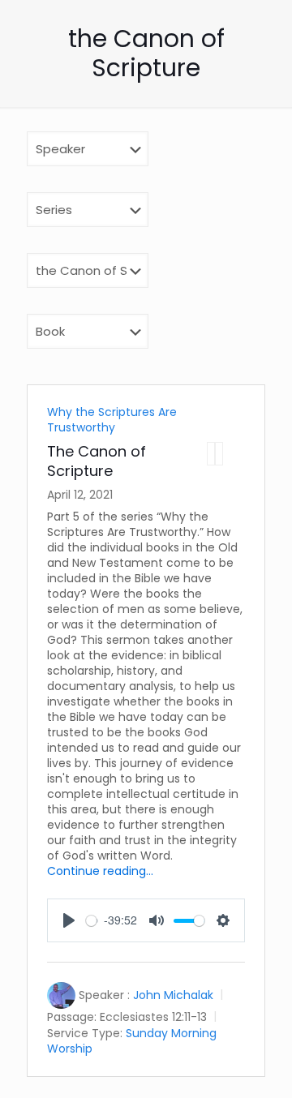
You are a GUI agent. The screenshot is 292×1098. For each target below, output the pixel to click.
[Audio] (211, 453)
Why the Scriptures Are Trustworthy (112, 419)
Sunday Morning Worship (132, 1040)
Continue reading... (100, 871)
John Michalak (173, 995)
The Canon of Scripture (96, 461)
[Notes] (219, 453)
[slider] (92, 921)
